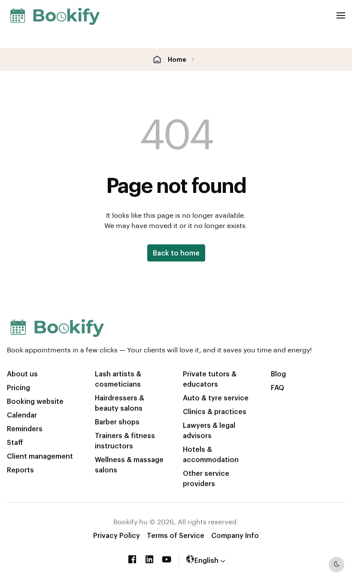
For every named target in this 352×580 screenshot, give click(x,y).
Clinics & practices (214, 411)
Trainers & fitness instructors (125, 440)
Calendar (22, 415)
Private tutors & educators (210, 379)
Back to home (176, 253)
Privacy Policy (116, 535)
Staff (15, 442)
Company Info (235, 535)
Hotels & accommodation (211, 454)
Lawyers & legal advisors (209, 430)
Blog (278, 374)
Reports (20, 470)
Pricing (18, 387)
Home (177, 59)
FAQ (277, 387)
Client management (40, 456)
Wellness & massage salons (129, 464)
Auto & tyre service (216, 398)
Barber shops (117, 422)
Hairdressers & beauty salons (119, 403)
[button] (205, 560)
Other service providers (206, 478)
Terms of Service (175, 535)
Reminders (24, 428)
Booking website (35, 401)
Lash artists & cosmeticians (118, 379)
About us (22, 374)
